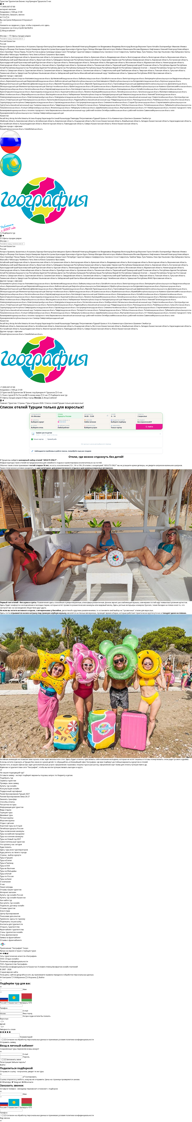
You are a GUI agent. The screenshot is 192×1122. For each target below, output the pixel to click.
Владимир (116, 46)
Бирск (84, 81)
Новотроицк (40, 97)
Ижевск (183, 46)
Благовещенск (59, 46)
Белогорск (133, 78)
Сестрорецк (89, 102)
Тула (144, 52)
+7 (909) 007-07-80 (7, 387)
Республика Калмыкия (76, 68)
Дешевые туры (6, 815)
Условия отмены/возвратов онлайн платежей (58, 967)
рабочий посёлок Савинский (149, 110)
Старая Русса (142, 102)
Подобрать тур (6, 778)
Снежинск (116, 102)
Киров (44, 49)
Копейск (148, 89)
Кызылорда (65, 118)
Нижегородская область (173, 62)
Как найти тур (6, 900)
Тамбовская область (130, 70)
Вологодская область (157, 57)
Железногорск (32, 86)
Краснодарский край (9, 62)
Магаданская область (116, 62)
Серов (65, 102)
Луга (148, 92)
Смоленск (109, 52)
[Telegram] (3, 4)
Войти (30, 28)
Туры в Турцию (6, 858)
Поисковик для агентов (10, 916)
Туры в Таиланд (6, 863)
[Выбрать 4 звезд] (63, 422)
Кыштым (72, 92)
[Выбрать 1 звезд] (58, 422)
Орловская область (85, 65)
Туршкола (41, 1)
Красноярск (71, 49)
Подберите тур (8, 233)
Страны (21, 403)
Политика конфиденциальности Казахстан (18, 967)
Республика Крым (94, 68)
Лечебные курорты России (11, 828)
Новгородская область (10, 65)
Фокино (60, 107)
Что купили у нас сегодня (11, 844)
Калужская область (93, 60)
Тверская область (147, 70)
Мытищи (57, 94)
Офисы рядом (11, 238)
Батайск (111, 78)
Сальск (180, 100)
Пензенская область (103, 65)
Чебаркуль (83, 107)
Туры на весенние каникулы (12, 831)
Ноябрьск (111, 97)
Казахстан (11, 41)
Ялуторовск (132, 107)
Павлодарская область (74, 123)
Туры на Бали (5, 879)
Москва (3, 36)
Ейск (9, 86)
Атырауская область (83, 121)
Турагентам (14, 1)
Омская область (49, 65)
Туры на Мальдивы (8, 871)
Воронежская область (177, 57)
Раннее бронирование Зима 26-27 (15, 796)
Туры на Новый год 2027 (10, 839)
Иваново (176, 46)
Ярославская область (162, 73)
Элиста (37, 54)
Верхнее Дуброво (38, 84)
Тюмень (149, 52)
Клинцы (126, 89)
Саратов (80, 52)
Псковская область (150, 65)
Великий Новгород (80, 46)
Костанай (55, 118)
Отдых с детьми (7, 823)
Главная (3, 403)
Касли (35, 89)
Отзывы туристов (7, 908)
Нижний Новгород (169, 49)
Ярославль (60, 54)
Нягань (135, 97)
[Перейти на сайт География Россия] (96, 141)
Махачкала (128, 49)
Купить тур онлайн (8, 786)
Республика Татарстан (166, 68)
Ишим (121, 86)
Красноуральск (45, 92)
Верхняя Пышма (69, 84)
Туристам (4, 1)
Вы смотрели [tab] (5, 20)
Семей (33, 129)
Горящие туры (6, 812)
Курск (85, 49)
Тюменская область (9, 73)
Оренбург (9, 52)
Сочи (116, 52)
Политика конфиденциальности (14, 961)
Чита (31, 54)
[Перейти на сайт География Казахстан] (96, 164)
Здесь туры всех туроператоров (14, 850)
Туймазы (178, 105)
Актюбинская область (45, 121)
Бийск (63, 81)
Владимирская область (117, 57)
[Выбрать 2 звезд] (60, 422)
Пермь (23, 52)
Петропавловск (86, 118)
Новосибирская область (31, 65)
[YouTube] (5, 953)
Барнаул (40, 46)
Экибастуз (146, 118)
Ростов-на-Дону (39, 52)
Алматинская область (64, 121)
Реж (142, 100)
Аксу (7, 118)
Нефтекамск (155, 49)
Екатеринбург (166, 46)
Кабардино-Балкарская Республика (69, 60)
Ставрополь (123, 52)
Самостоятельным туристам (12, 842)
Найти (150, 427)
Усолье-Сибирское (35, 107)
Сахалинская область (53, 70)
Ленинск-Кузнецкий (100, 92)
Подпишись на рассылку (10, 921)
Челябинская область (117, 73)
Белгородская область (81, 57)
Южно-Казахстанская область (125, 123)
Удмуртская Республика (28, 73)
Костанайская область (10, 123)
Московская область (135, 62)
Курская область (61, 62)
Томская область (162, 70)
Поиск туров (7, 395)
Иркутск (3, 49)
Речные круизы (6, 818)
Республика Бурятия (38, 68)
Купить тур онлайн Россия (11, 895)
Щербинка (108, 107)
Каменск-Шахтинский (175, 86)
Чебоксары (14, 54)
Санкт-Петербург (69, 52)
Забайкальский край (9, 60)
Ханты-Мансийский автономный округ (91, 73)
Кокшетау (12, 129)
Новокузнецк (13, 97)
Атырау (38, 118)
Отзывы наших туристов (10, 889)
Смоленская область (92, 70)
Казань (22, 49)
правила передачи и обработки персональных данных (69, 975)
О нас (48, 1)
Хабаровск (179, 52)
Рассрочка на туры (8, 804)
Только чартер (38, 439)
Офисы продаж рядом (21, 36)
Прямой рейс (51, 439)
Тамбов (132, 52)
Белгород (48, 46)
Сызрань (44, 105)
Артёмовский (64, 78)
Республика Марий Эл (111, 68)
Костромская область (178, 60)
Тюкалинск (10, 107)
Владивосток (95, 46)
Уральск (104, 118)
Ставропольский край (111, 70)
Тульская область (177, 70)
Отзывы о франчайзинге (11, 940)
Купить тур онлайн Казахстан (13, 897)
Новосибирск (183, 49)
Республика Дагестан (56, 68)
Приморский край (134, 65)
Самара (57, 52)
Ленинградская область (79, 62)
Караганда (46, 118)
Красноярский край (27, 62)
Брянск (69, 46)
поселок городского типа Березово (56, 110)
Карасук (12, 89)
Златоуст (57, 86)
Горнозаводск (125, 84)
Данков (177, 84)
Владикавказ (106, 46)
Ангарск (3, 46)
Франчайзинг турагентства (12, 929)
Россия (3, 41)
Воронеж (142, 46)
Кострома (51, 49)
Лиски (127, 92)
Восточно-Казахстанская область (107, 121)
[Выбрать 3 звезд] (61, 422)
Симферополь (98, 52)
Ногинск (93, 97)
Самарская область (16, 70)
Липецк (91, 49)
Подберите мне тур (58, 395)
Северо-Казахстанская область (98, 123)
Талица (110, 105)
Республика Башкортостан (17, 68)
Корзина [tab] (27, 20)
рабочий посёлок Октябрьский (107, 110)
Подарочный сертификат (11, 791)
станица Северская (48, 113)
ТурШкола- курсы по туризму (12, 919)
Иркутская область (45, 60)
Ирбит (80, 86)
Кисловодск (84, 89)
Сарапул (12, 102)
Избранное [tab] (17, 20)
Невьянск (135, 94)
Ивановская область (27, 60)
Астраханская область (61, 57)
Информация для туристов (11, 807)
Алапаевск (37, 78)
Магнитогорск (109, 49)
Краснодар (61, 49)
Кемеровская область (142, 60)
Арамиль (11, 46)
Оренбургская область (67, 65)
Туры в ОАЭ (5, 865)
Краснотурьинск (15, 92)
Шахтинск (128, 118)
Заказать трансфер (8, 799)
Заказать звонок (17, 14)
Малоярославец (173, 92)
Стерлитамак (171, 102)
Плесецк (34, 100)
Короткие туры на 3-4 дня (11, 826)
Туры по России (7, 876)
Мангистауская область (53, 123)
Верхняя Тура (99, 84)
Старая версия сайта (9, 972)
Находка (112, 94)
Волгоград (126, 46)
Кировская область (160, 60)
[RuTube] (7, 953)
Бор (170, 81)
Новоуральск (68, 97)
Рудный (96, 118)
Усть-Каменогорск (116, 118)
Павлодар (74, 118)
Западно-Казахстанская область (155, 121)
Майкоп (119, 49)
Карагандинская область (180, 121)
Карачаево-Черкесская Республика (117, 60)
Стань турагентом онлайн (11, 932)
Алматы (25, 118)
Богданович (146, 81)
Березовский (40, 81)
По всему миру (34, 395)
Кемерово (36, 49)
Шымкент (137, 118)
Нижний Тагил (162, 94)
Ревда (121, 100)
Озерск (163, 97)
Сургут (16, 105)
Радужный (92, 100)
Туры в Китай (5, 873)
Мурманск (145, 49)
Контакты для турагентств (11, 924)
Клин (107, 89)
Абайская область (8, 121)
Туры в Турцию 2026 (34, 403)
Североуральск (39, 102)
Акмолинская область (26, 121)
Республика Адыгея (168, 65)
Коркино (171, 89)
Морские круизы (7, 820)
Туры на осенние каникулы (11, 836)
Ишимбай (145, 86)
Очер (14, 100)
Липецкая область (98, 62)
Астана (32, 118)
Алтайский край (7, 57)
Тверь (139, 52)
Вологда (134, 46)
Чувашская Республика (137, 73)
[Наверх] (1, 980)
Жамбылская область (131, 121)
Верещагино (11, 84)
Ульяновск (166, 52)
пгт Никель (156, 107)
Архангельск (21, 46)
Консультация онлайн (9, 788)
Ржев (161, 100)
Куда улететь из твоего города (13, 852)
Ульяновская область (48, 73)
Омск (2, 52)
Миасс (10, 94)
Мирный (33, 94)
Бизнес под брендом (28, 1)
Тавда (65, 105)
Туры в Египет (6, 860)
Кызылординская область (31, 123)
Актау (12, 118)
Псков (29, 52)
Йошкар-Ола (13, 49)
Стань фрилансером (9, 935)
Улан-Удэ (157, 52)
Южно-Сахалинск (48, 54)
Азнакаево (12, 78)
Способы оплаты (7, 802)
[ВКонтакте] (1, 953)
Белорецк (158, 78)
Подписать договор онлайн (12, 905)
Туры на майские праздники (12, 834)
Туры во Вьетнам (7, 868)
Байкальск (90, 78)
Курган (79, 49)
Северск (88, 52)
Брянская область (99, 57)
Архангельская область (40, 57)
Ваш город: (32, 398)
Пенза (17, 52)
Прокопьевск (60, 100)
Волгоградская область (138, 57)
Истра (101, 86)
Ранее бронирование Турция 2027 (15, 794)
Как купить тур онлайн (10, 903)
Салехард (50, 52)
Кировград (58, 89)
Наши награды (6, 887)
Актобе (18, 118)
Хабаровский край (66, 73)
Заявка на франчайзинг (10, 937)
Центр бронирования (9, 913)
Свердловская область (73, 70)
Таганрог (87, 105)
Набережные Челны (85, 94)
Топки (154, 105)
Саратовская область (34, 70)
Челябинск (24, 54)
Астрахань (31, 46)
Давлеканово (152, 84)
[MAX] (1, 4)
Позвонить (5, 14)
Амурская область (22, 57)
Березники (16, 81)
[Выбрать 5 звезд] (65, 422)
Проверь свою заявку (9, 783)
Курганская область (45, 62)
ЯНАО (150, 73)
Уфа (173, 52)
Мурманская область (153, 62)
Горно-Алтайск (153, 46)
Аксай (2, 118)
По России (20, 395)
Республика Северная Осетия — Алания (139, 68)
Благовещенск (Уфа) (114, 81)
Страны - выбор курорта (10, 855)
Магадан (99, 49)
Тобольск (132, 105)
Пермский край (119, 65)
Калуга (28, 49)
